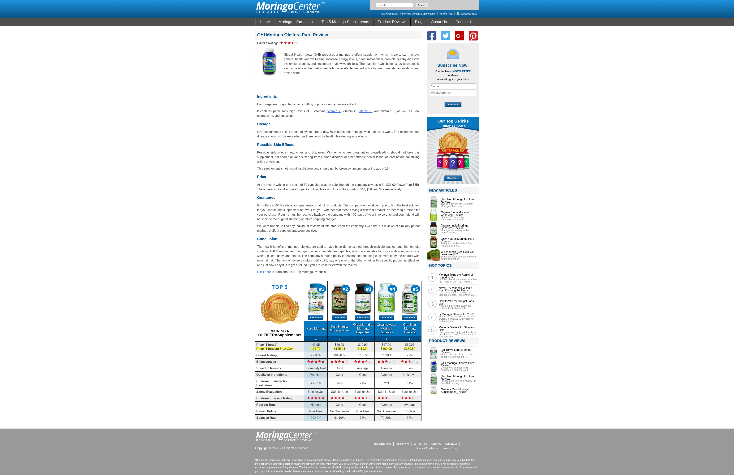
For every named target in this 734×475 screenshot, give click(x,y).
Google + (459, 36)
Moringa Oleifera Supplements (419, 13)
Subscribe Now (468, 13)
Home (265, 22)
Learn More (316, 317)
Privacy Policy (450, 448)
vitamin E (365, 111)
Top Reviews (402, 443)
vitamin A (334, 111)
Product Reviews (392, 22)
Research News (389, 13)
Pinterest (473, 36)
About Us (439, 22)
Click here (264, 272)
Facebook (431, 36)
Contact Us (465, 22)
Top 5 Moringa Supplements (345, 22)
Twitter (445, 36)
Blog (418, 22)
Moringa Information (295, 22)
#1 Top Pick (446, 13)
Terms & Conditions (427, 448)
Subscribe (453, 104)
